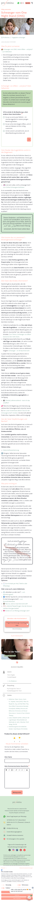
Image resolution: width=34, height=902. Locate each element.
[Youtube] (21, 850)
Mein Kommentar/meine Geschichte (16, 766)
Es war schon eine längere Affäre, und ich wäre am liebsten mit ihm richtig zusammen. (18, 126)
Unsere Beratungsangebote (14, 832)
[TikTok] (10, 850)
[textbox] (17, 780)
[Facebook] (17, 850)
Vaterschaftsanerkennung (11, 450)
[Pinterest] (24, 850)
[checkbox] (3, 885)
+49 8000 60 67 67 (12, 820)
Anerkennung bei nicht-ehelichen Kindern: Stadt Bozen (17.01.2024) (18, 728)
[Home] (7, 3)
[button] (4, 868)
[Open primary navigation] (32, 3)
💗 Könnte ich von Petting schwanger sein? (16, 611)
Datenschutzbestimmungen (26, 868)
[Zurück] (2, 649)
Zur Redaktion (13, 681)
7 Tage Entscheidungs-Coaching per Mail (17, 624)
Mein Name (8, 757)
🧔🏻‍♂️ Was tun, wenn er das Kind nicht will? (15, 604)
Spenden (28, 3)
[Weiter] (31, 649)
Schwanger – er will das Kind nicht (19, 351)
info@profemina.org (12, 828)
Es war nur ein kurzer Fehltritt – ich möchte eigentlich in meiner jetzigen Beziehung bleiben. (17, 119)
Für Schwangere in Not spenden (15, 839)
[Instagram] (13, 850)
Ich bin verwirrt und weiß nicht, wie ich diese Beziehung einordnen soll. (17, 132)
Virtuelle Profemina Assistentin (15, 835)
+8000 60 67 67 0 (12, 822)
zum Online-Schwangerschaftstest (13, 187)
